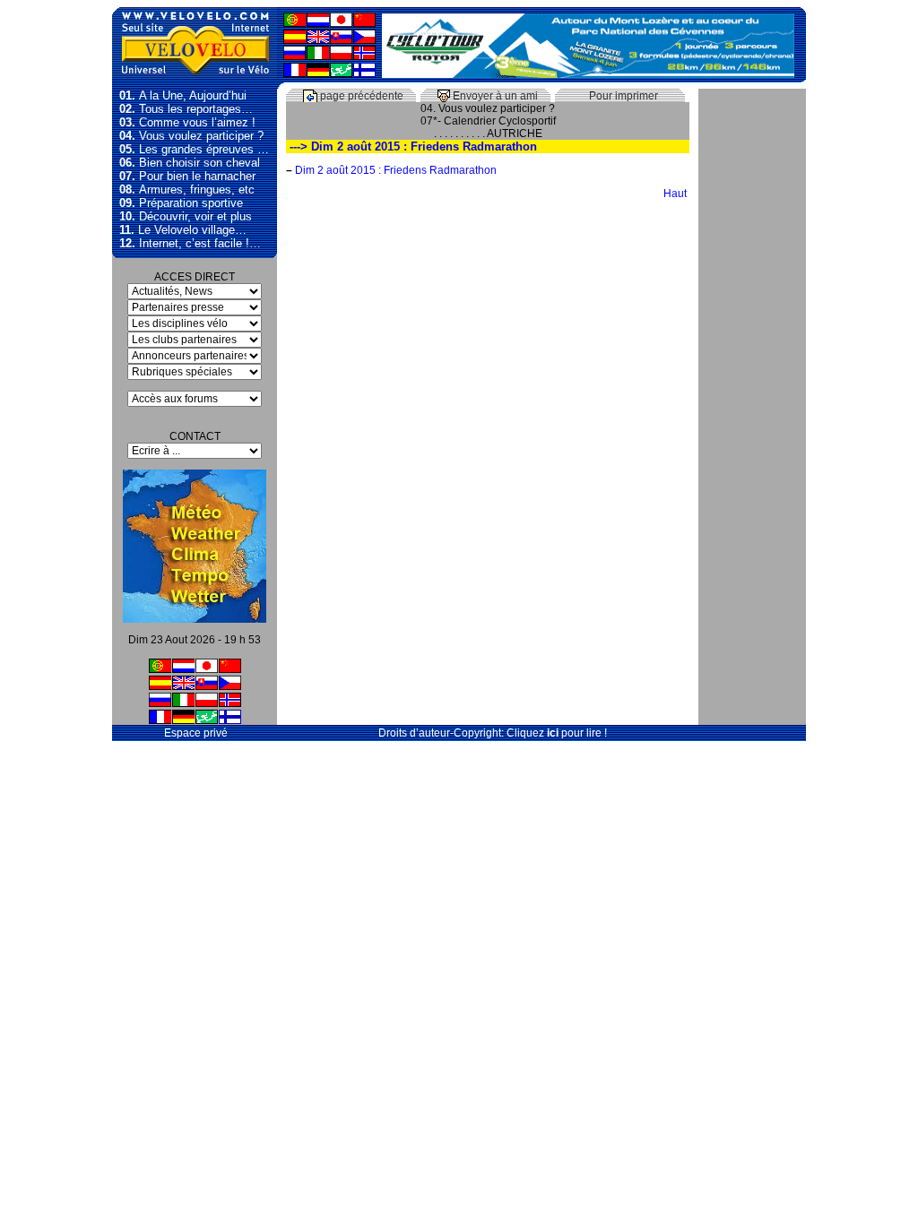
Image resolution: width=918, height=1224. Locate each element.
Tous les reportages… (186, 109)
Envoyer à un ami (494, 96)
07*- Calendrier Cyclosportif (488, 121)
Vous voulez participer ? (191, 135)
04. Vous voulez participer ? (487, 108)
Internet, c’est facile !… (190, 243)
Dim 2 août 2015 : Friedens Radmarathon (396, 170)
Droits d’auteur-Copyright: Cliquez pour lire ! (492, 733)
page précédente (360, 96)
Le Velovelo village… (183, 230)
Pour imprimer (622, 96)
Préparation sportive (181, 203)
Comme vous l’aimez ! (187, 122)
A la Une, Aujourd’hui (183, 95)
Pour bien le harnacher (187, 176)
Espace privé (194, 733)
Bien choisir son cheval (189, 162)
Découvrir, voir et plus (185, 216)
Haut (676, 193)
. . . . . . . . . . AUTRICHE (488, 133)
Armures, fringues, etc (187, 189)
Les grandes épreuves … (194, 149)
